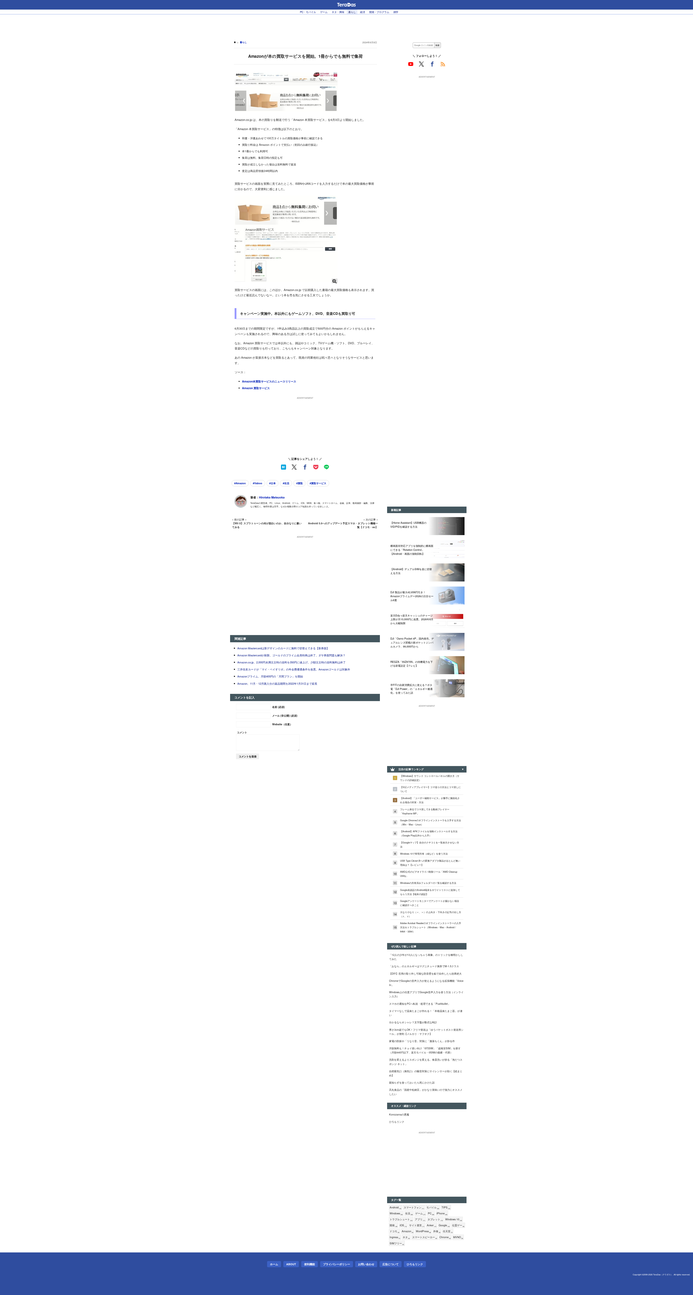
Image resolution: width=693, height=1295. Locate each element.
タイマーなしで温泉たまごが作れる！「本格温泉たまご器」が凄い (425, 1013)
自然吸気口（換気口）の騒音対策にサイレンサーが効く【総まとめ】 (425, 1073)
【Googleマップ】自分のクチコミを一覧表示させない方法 (429, 844)
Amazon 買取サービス (256, 388)
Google (444, 1225)
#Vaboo (257, 483)
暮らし (352, 12)
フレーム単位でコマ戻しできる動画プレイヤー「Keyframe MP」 (424, 811)
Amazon (407, 1231)
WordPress (423, 1231)
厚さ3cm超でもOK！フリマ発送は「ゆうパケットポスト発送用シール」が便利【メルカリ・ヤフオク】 (426, 1032)
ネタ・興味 (338, 12)
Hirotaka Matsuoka (272, 497)
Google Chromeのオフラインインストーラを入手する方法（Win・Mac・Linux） (430, 822)
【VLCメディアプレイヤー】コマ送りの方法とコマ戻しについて (430, 789)
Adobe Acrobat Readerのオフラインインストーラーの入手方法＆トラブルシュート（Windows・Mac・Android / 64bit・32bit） (430, 927)
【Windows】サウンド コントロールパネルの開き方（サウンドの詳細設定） (429, 778)
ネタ (406, 1237)
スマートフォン (414, 1207)
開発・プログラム (379, 12)
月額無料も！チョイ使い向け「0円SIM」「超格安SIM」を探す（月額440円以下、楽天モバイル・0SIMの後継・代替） (425, 1050)
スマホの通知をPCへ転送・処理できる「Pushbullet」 (419, 1003)
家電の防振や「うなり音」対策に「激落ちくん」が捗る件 (422, 1041)
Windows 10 (453, 1219)
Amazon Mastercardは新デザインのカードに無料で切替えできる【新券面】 (283, 648)
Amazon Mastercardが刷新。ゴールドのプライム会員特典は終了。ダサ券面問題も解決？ (291, 655)
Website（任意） (282, 724)
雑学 (395, 12)
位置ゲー (458, 1225)
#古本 (272, 483)
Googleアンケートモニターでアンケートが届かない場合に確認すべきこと (429, 903)
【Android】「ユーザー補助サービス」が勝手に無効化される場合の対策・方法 (430, 800)
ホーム (274, 1264)
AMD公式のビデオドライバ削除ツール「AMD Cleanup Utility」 (428, 874)
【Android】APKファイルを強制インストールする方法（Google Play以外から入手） (428, 833)
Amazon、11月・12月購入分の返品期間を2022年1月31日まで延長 (277, 683)
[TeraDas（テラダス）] (346, 4)
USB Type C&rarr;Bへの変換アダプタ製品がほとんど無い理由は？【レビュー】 (430, 863)
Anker (431, 1225)
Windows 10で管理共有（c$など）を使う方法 (424, 853)
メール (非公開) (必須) (284, 715)
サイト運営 (416, 1225)
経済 (362, 12)
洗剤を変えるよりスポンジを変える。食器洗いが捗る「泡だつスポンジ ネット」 (425, 1062)
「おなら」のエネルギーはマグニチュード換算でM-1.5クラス (424, 966)
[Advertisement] (346, 25)
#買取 (299, 483)
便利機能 (309, 1264)
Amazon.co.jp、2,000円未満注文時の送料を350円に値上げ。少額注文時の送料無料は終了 (291, 662)
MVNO (458, 1237)
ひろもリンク (396, 1121)
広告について (390, 1264)
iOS (403, 1225)
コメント (242, 732)
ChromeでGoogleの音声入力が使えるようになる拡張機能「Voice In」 (426, 983)
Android (395, 1207)
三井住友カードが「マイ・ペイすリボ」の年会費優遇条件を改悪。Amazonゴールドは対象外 (293, 669)
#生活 (286, 483)
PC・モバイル (308, 12)
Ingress (395, 1237)
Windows (396, 1213)
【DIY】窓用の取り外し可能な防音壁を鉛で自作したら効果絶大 (425, 973)
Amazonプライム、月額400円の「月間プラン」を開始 (270, 676)
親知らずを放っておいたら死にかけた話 (412, 1082)
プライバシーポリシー (336, 1264)
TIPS (446, 1207)
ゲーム (324, 12)
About (291, 1264)
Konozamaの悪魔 (399, 1114)
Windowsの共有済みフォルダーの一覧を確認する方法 (428, 883)
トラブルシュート (401, 1219)
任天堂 (448, 1231)
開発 (393, 1225)
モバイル (432, 1207)
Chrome (445, 1237)
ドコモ (394, 1231)
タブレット (435, 1219)
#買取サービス (318, 483)
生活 (409, 1213)
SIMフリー (397, 1243)
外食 (437, 1231)
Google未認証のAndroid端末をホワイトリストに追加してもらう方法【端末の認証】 (430, 892)
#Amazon (240, 483)
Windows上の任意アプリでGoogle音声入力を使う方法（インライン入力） (426, 994)
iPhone (442, 1213)
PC (431, 1213)
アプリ (420, 1219)
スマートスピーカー (424, 1237)
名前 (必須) (278, 707)
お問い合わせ (366, 1264)
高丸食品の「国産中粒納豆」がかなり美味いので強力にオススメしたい (425, 1092)
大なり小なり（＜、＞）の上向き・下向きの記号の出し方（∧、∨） (430, 914)
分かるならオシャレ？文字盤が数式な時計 (413, 1022)
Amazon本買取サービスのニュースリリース (269, 381)
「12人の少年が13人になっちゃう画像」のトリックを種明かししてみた (426, 957)
